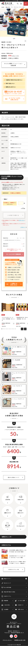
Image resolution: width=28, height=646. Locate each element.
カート (21, 4)
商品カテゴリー (7, 578)
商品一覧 (7, 7)
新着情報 (6, 600)
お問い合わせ (22, 220)
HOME (2, 7)
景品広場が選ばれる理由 (9, 592)
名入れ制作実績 (7, 587)
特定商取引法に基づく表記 (19, 640)
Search (18, 4)
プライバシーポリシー (7, 640)
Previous (1, 22)
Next (26, 22)
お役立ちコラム (7, 596)
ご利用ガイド (23, 227)
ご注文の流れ (7, 605)
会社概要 (6, 609)
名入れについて (7, 583)
